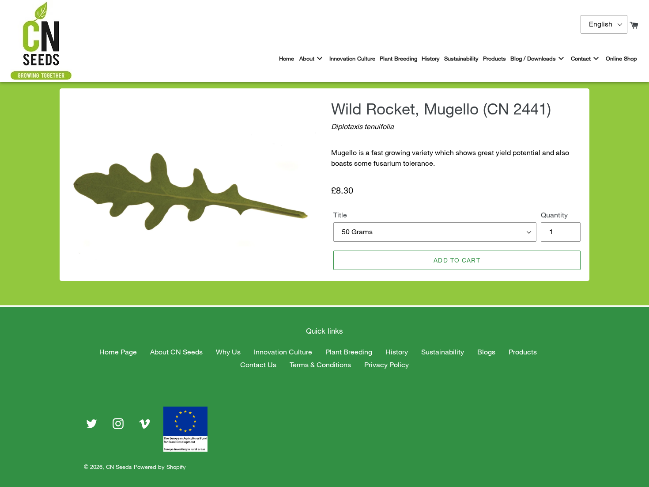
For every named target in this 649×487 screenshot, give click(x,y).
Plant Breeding (348, 351)
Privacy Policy (386, 364)
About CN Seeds (176, 351)
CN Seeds (119, 466)
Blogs (486, 351)
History (396, 351)
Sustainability (442, 351)
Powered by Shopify (160, 466)
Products (523, 351)
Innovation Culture (283, 351)
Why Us (228, 351)
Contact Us (258, 364)
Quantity (554, 214)
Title (340, 214)
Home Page (118, 351)
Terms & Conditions (320, 364)
